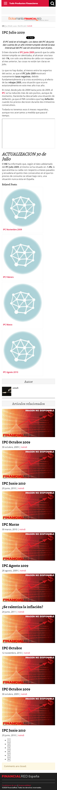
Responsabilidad (24, 785)
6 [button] (9, 759)
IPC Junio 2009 (27, 52)
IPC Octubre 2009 (16, 442)
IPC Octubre (12, 648)
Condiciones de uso (9, 785)
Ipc (3, 26)
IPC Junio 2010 (14, 483)
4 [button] (9, 751)
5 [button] (9, 755)
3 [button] (9, 747)
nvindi (29, 26)
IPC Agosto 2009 (15, 565)
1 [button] (9, 740)
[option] (28, 470)
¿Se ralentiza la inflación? (22, 607)
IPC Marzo (10, 524)
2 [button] (9, 744)
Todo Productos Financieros (23, 3)
